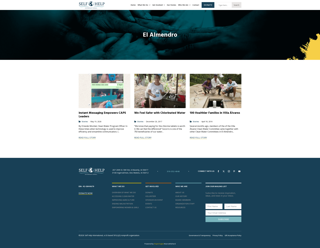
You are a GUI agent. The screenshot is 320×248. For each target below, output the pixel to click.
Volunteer (150, 196)
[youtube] (239, 171)
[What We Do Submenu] (149, 5)
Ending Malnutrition (122, 204)
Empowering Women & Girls (125, 207)
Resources (180, 207)
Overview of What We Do (124, 192)
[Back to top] (315, 243)
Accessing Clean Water (123, 196)
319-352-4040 (173, 171)
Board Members (183, 200)
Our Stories (171, 5)
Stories (85, 121)
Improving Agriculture (123, 200)
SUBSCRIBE (223, 219)
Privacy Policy (218, 235)
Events (148, 204)
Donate (149, 192)
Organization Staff (184, 204)
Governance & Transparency (200, 235)
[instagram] (229, 171)
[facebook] (218, 171)
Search (236, 5)
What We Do (143, 5)
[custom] (234, 171)
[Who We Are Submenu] (189, 5)
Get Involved (157, 5)
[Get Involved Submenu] (164, 5)
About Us (179, 192)
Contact (195, 5)
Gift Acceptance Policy (233, 235)
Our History (181, 196)
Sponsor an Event (154, 200)
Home (133, 5)
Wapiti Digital (159, 244)
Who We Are (183, 5)
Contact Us (150, 207)
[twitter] (224, 171)
